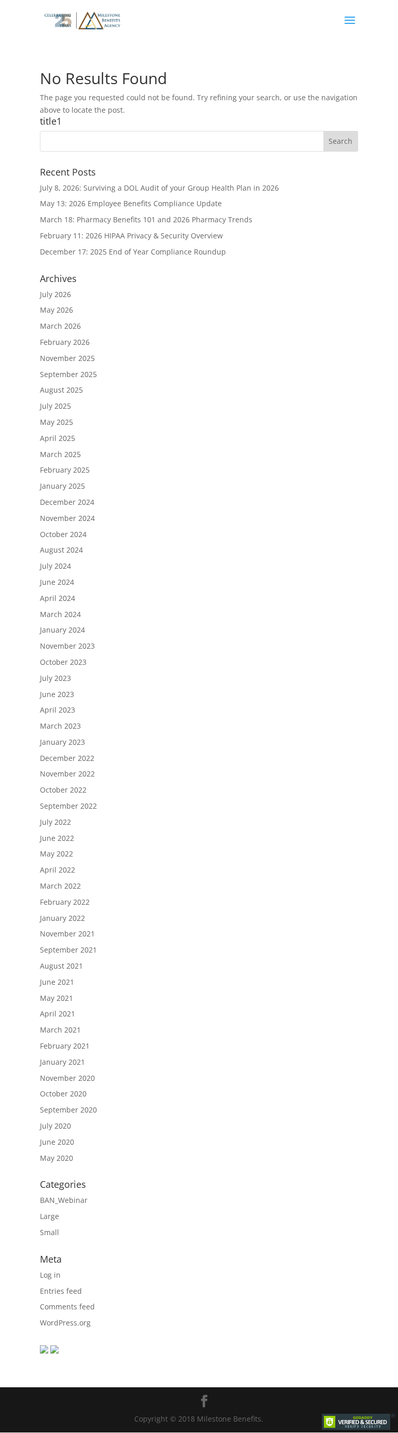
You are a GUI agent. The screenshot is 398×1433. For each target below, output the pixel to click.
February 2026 (65, 342)
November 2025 (67, 358)
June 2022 (57, 838)
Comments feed (67, 1306)
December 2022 (67, 758)
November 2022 (67, 774)
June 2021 (57, 982)
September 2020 (68, 1110)
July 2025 (55, 406)
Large (49, 1216)
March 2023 (60, 726)
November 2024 (67, 518)
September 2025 (68, 374)
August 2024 (61, 550)
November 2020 (67, 1078)
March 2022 (60, 886)
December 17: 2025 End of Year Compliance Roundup (133, 252)
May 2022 (56, 854)
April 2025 (57, 438)
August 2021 (61, 966)
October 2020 (63, 1094)
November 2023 (67, 646)
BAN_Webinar (64, 1200)
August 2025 (61, 390)
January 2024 (62, 630)
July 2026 (55, 294)
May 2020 (56, 1158)
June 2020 (57, 1142)
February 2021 (65, 1046)
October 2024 (63, 534)
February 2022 (65, 902)
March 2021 (60, 1030)
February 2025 (65, 470)
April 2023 (57, 710)
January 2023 (62, 742)
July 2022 (55, 822)
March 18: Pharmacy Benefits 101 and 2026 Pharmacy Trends (146, 219)
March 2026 (60, 326)
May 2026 (56, 310)
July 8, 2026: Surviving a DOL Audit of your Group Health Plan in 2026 (159, 188)
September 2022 (68, 806)
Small (49, 1232)
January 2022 (62, 918)
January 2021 (62, 1062)
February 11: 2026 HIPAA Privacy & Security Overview (131, 235)
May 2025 (56, 422)
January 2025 (62, 486)
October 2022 (63, 790)
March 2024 (60, 614)
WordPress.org (65, 1323)
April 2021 (57, 1014)
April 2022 (57, 870)
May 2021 (56, 998)
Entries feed (61, 1291)
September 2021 (68, 950)
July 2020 (55, 1126)
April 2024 (57, 598)
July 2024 (55, 566)
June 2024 (57, 582)
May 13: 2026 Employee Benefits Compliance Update (131, 203)
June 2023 (57, 694)
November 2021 (67, 934)
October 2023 (63, 662)
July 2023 (55, 678)
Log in (50, 1275)
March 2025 (60, 454)
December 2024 (67, 502)
